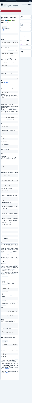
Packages (2, 3)
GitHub (21, 48)
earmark (2, 4)
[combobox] (11, 1)
